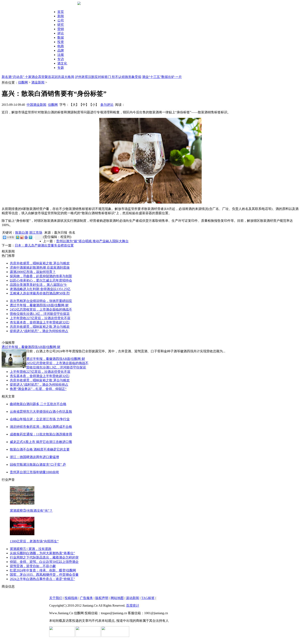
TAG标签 (148, 598)
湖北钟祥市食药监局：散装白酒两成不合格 (41, 426)
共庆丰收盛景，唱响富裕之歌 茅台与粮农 (40, 263)
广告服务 (86, 598)
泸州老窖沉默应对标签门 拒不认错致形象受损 (108, 77)
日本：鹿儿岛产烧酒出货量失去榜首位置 (44, 245)
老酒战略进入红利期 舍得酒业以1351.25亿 (40, 289)
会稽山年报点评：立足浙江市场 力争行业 (40, 419)
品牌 (60, 50)
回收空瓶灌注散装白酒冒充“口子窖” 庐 (38, 464)
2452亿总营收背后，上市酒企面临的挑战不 (41, 309)
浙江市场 (35, 232)
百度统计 (132, 605)
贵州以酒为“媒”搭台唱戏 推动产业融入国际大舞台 (92, 241)
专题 (60, 67)
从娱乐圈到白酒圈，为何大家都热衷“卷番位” (42, 553)
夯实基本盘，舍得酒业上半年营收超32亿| (39, 322)
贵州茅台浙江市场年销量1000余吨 (34, 472)
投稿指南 (71, 598)
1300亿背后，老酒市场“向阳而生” (34, 541)
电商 (60, 46)
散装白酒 (21, 232)
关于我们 (55, 598)
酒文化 (62, 63)
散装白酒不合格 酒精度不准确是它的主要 (40, 449)
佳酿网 (23, 82)
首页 (60, 12)
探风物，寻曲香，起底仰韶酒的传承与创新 (41, 276)
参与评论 (106, 104)
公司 (60, 20)
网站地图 (117, 598)
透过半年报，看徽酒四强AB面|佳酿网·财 (39, 305)
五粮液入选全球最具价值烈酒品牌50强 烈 (40, 293)
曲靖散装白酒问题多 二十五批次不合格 (38, 404)
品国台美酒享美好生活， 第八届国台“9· (38, 284)
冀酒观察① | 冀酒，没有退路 (30, 549)
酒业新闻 (37, 82)
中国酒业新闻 (36, 104)
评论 (60, 33)
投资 (60, 42)
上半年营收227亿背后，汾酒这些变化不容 (40, 318)
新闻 (60, 16)
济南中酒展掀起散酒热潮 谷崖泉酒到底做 (40, 267)
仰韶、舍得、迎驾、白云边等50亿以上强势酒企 (44, 561)
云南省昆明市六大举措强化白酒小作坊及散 (41, 411)
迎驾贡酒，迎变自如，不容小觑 (33, 566)
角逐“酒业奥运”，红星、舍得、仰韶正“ (38, 389)
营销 (60, 29)
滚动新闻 (132, 598)
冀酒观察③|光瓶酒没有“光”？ (31, 510)
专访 (60, 59)
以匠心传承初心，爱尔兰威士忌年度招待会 (41, 280)
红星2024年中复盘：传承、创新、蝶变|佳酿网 (43, 570)
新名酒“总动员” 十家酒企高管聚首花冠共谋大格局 (38, 77)
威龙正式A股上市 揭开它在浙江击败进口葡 (41, 442)
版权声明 (101, 598)
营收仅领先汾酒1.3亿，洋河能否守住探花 (40, 313)
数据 (60, 37)
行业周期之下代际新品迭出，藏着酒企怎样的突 (44, 557)
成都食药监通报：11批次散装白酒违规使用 (41, 434)
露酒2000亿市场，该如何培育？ (33, 272)
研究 (60, 24)
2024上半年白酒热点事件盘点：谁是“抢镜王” (42, 579)
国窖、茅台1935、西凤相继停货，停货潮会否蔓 (44, 574)
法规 (60, 54)
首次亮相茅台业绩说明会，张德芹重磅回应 (41, 301)
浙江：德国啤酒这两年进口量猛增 (34, 457)
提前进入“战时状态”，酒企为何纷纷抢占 (39, 331)
